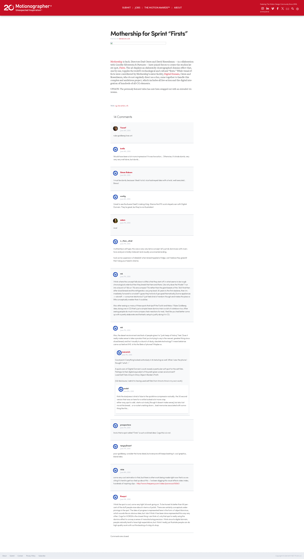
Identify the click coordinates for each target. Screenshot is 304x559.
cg (116, 105)
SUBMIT (126, 7)
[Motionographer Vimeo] (272, 8)
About (4, 556)
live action (121, 105)
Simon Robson (126, 172)
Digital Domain (171, 74)
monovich (126, 351)
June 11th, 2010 (125, 499)
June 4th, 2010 (125, 130)
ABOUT (178, 7)
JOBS (137, 7)
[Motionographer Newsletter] (287, 8)
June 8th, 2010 (129, 391)
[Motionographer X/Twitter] (282, 8)
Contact (20, 556)
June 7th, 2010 (125, 222)
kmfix (122, 148)
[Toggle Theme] (297, 8)
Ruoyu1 (123, 496)
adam (122, 219)
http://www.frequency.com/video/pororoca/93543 (158, 483)
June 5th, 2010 (125, 175)
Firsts (122, 67)
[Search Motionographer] (292, 8)
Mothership (116, 61)
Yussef (123, 127)
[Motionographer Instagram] (262, 8)
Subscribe (42, 556)
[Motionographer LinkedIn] (267, 8)
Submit (12, 556)
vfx (127, 105)
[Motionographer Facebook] (277, 8)
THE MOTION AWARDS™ (157, 7)
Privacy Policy (30, 556)
